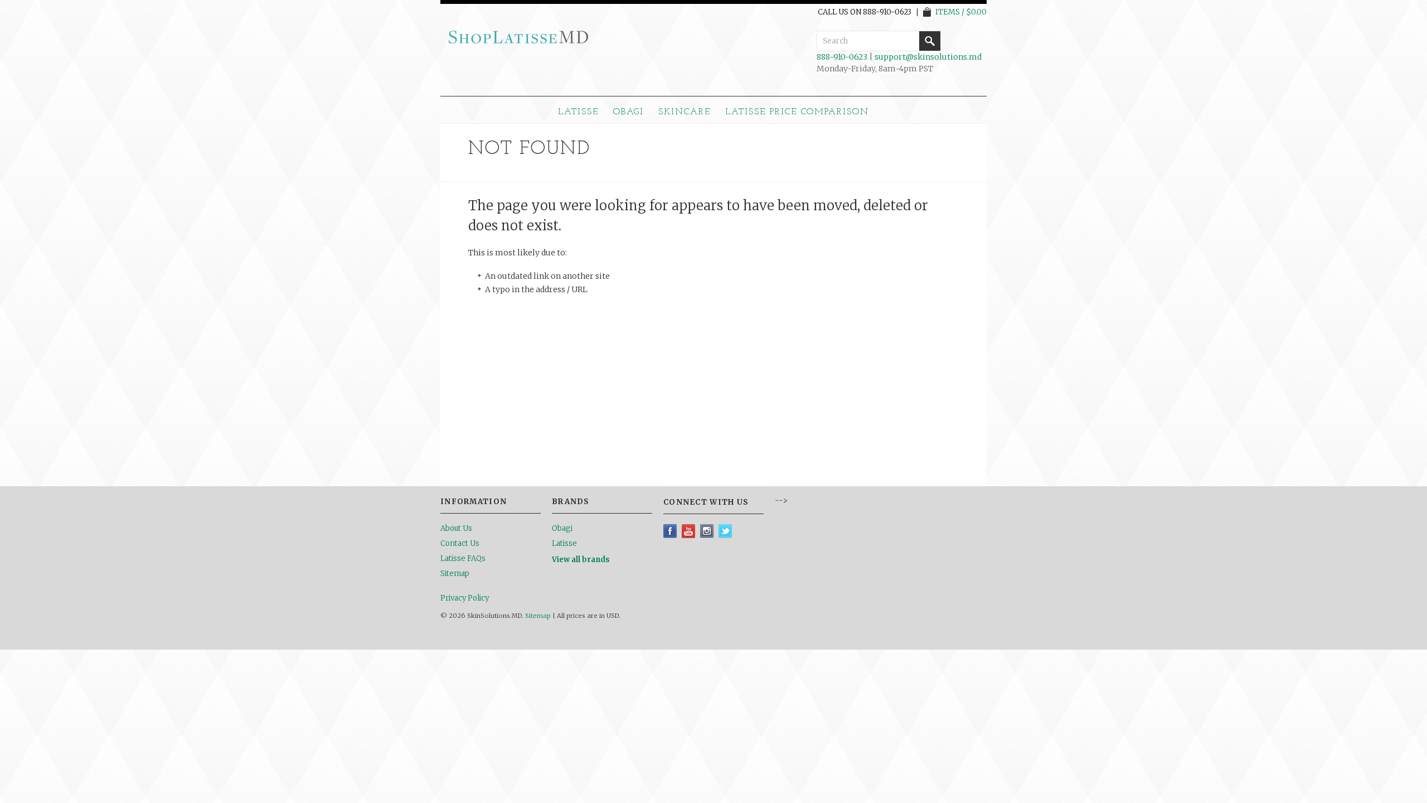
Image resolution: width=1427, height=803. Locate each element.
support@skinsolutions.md (928, 57)
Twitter (725, 531)
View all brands (581, 559)
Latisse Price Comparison (797, 112)
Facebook (670, 531)
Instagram (707, 531)
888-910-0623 (842, 57)
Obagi (628, 112)
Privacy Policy (464, 598)
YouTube (689, 531)
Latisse (578, 112)
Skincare (684, 112)
